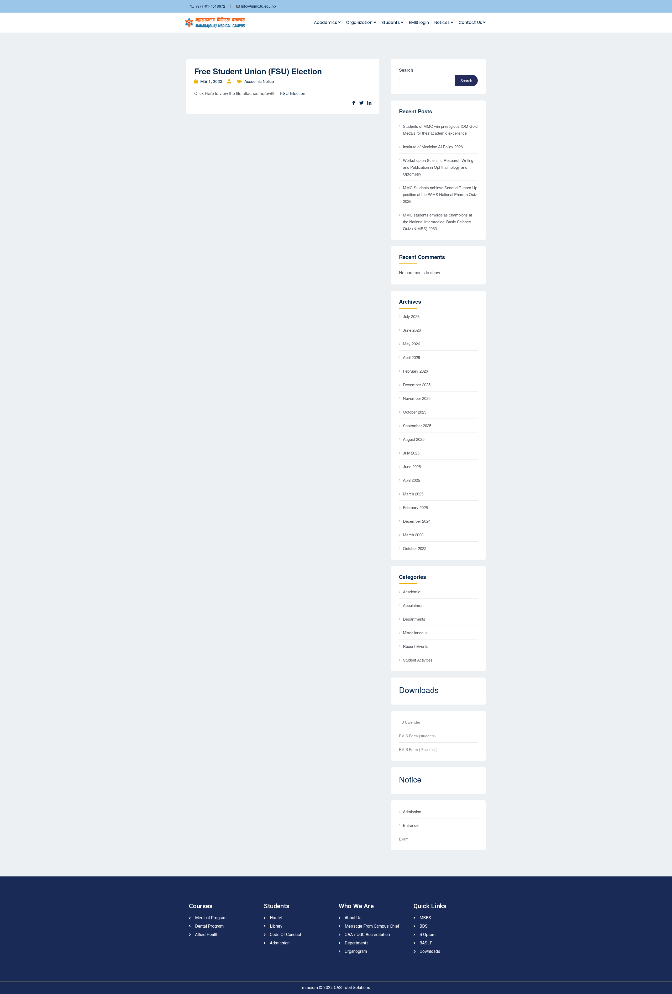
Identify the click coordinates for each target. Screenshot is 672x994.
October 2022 (414, 548)
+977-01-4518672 (210, 6)
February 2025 (415, 507)
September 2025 (417, 425)
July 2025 (411, 453)
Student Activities (418, 660)
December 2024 (416, 521)
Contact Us (471, 22)
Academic (411, 591)
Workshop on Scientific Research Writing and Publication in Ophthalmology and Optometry (438, 167)
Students (391, 22)
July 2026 (411, 316)
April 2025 (411, 480)
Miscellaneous (415, 632)
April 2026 (411, 357)
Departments (414, 619)
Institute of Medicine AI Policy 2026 (433, 146)
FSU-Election (292, 93)
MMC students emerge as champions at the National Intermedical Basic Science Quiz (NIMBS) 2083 (437, 221)
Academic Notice (259, 81)
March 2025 (413, 493)
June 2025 (412, 466)
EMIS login (419, 22)
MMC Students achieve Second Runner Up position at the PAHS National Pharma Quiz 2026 (440, 194)
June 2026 (412, 330)
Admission (412, 811)
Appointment (413, 605)
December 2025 (416, 384)
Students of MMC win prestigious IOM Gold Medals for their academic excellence (440, 129)
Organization (360, 22)
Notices (442, 22)
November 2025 (416, 398)
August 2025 (413, 439)
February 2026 (415, 371)
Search (406, 70)
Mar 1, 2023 (211, 81)
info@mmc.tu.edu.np (258, 6)
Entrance (410, 825)
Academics (326, 22)
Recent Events (415, 646)
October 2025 (414, 412)
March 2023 (413, 534)
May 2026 (411, 343)
